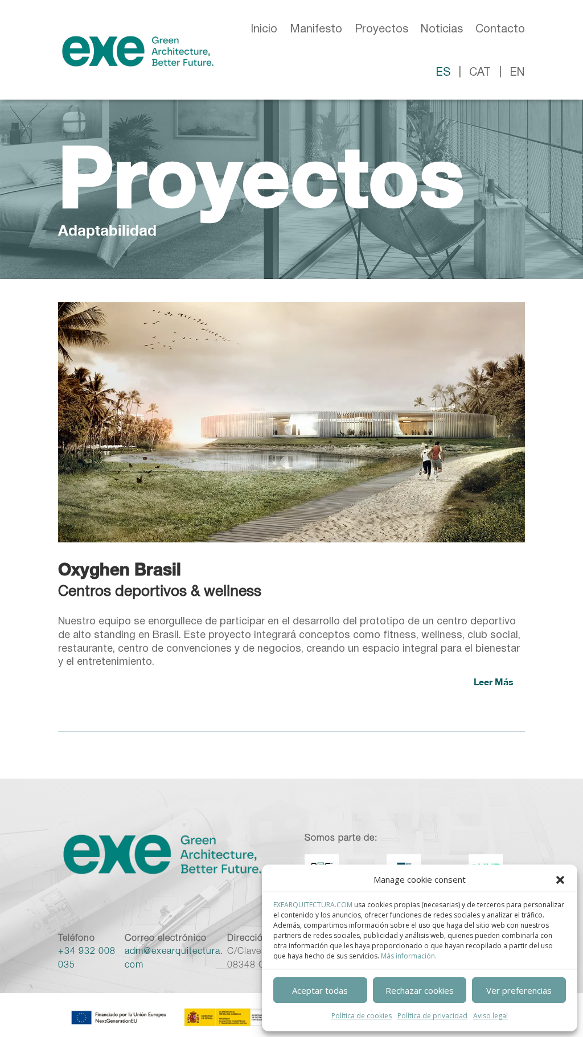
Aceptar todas (320, 990)
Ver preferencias (519, 990)
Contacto (500, 29)
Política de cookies (361, 1015)
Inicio (264, 29)
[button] (560, 880)
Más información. (409, 956)
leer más (494, 681)
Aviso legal (490, 1015)
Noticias (442, 29)
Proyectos (381, 29)
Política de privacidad (432, 1015)
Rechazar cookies (419, 990)
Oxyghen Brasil (119, 569)
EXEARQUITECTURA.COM (312, 905)
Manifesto (316, 29)
